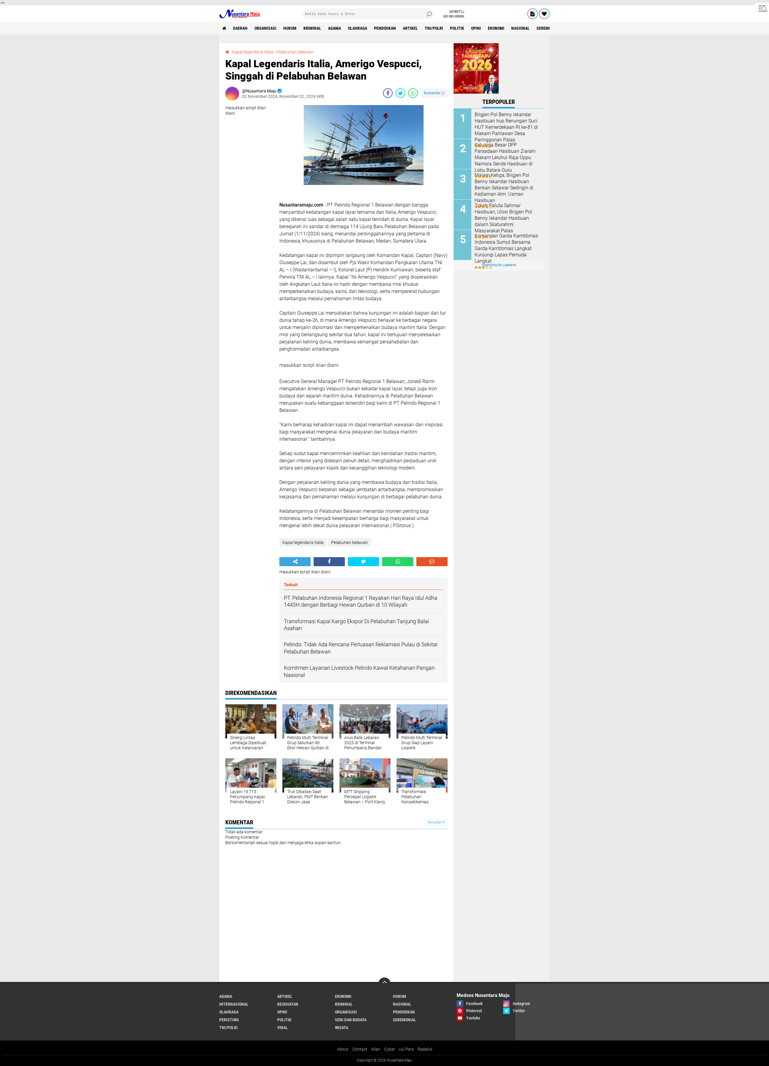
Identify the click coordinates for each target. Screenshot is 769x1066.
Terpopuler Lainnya (498, 265)
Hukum (289, 28)
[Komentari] (432, 561)
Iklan (375, 1049)
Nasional (520, 28)
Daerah (240, 28)
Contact (359, 1049)
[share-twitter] (400, 93)
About (342, 1049)
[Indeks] (532, 14)
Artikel (410, 28)
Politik (457, 28)
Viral (282, 1027)
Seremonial (548, 28)
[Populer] (544, 14)
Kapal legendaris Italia (252, 52)
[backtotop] (384, 983)
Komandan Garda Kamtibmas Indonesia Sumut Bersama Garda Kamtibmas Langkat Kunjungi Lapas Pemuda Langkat (506, 248)
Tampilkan (435, 822)
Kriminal (312, 28)
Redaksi (425, 1049)
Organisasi (265, 28)
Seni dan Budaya (350, 1019)
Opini (476, 28)
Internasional (233, 1004)
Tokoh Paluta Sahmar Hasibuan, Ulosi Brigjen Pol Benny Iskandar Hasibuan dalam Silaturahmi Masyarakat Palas (503, 218)
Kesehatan (287, 1004)
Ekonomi (496, 28)
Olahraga (357, 28)
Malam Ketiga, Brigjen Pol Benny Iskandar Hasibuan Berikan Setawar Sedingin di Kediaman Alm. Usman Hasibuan (504, 187)
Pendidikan (385, 28)
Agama (334, 28)
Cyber (389, 1049)
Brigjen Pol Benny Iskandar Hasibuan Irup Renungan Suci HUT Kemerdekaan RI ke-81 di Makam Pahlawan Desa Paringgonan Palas (506, 127)
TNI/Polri (434, 28)
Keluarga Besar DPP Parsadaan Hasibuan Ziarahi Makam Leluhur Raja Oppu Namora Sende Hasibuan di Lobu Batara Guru (505, 157)
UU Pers (406, 1049)
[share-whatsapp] (413, 93)
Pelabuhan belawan (294, 52)
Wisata (341, 1027)
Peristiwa (229, 1019)
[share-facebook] (388, 93)
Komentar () (434, 93)
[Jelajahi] (762, 8)
